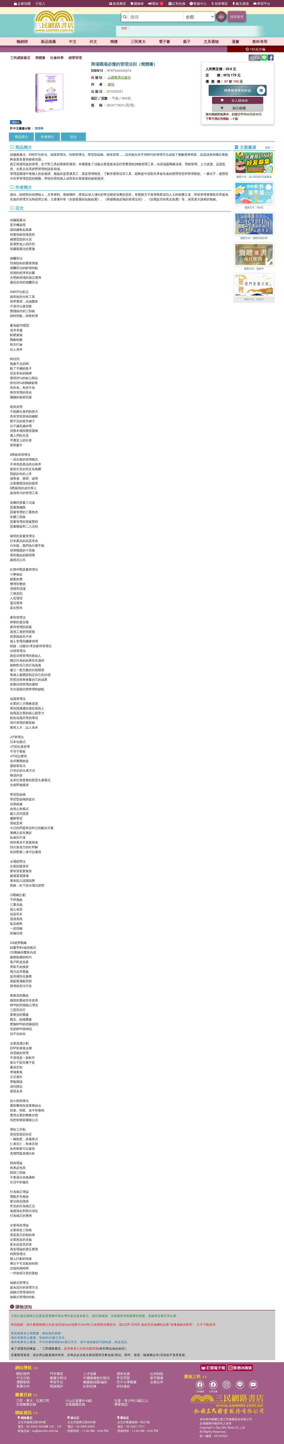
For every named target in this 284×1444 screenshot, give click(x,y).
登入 (42, 3)
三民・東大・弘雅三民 (32, 1400)
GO (221, 17)
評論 (256, 57)
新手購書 (156, 1377)
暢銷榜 (22, 41)
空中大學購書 (127, 1381)
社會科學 (57, 57)
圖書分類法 (58, 1377)
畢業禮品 (121, 1404)
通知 (157, 3)
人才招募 (89, 1373)
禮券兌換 (123, 1373)
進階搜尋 (236, 16)
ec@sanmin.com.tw (45, 1431)
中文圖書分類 (22, 128)
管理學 (39, 128)
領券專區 (221, 3)
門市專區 (56, 1373)
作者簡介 (47, 136)
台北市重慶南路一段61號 (133, 1422)
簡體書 (40, 57)
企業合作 (156, 1381)
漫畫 (235, 41)
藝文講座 (242, 3)
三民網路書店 (20, 57)
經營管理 (75, 57)
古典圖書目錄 (75, 1404)
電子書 (164, 41)
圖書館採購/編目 (95, 1381)
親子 (187, 41)
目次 (73, 136)
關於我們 (23, 1373)
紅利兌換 (178, 3)
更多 (268, 147)
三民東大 (138, 41)
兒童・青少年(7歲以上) (131, 1400)
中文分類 (23, 1377)
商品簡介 (21, 136)
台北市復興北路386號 (32, 1422)
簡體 (114, 41)
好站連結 (123, 1386)
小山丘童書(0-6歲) (78, 1400)
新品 (48, 41)
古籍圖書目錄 (26, 1404)
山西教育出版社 (119, 77)
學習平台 (263, 3)
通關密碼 (23, 1381)
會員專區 (119, 3)
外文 (93, 41)
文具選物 (211, 41)
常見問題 (123, 1377)
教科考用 (259, 41)
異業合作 (23, 1386)
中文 (73, 41)
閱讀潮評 (56, 1386)
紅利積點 (156, 1373)
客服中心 (200, 3)
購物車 (139, 3)
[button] (254, 301)
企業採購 (24, 3)
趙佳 (111, 84)
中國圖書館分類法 (96, 1377)
